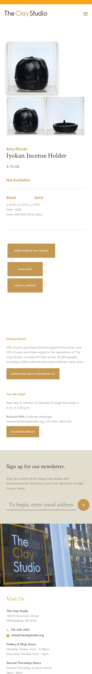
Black (11, 197)
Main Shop (25, 269)
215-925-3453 (20, 629)
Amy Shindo (16, 148)
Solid (38, 197)
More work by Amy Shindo (31, 250)
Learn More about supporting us (33, 373)
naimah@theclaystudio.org (25, 421)
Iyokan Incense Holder (9, 24)
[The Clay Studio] (24, 14)
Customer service (23, 431)
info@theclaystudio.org (28, 635)
